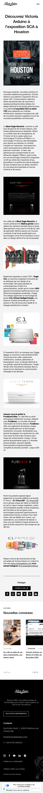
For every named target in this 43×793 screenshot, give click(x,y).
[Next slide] (39, 673)
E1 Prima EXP (33, 501)
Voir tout (6, 673)
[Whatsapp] (13, 594)
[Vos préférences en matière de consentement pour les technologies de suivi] (4, 789)
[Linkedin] (36, 594)
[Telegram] (24, 594)
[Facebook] (7, 594)
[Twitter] (30, 594)
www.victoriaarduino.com (21, 564)
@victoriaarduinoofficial (28, 566)
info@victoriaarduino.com (15, 737)
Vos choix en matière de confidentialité (24, 785)
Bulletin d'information (16, 714)
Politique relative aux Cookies (14, 769)
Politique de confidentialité (12, 761)
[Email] (19, 594)
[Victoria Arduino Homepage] (10, 4)
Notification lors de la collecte (16, 790)
